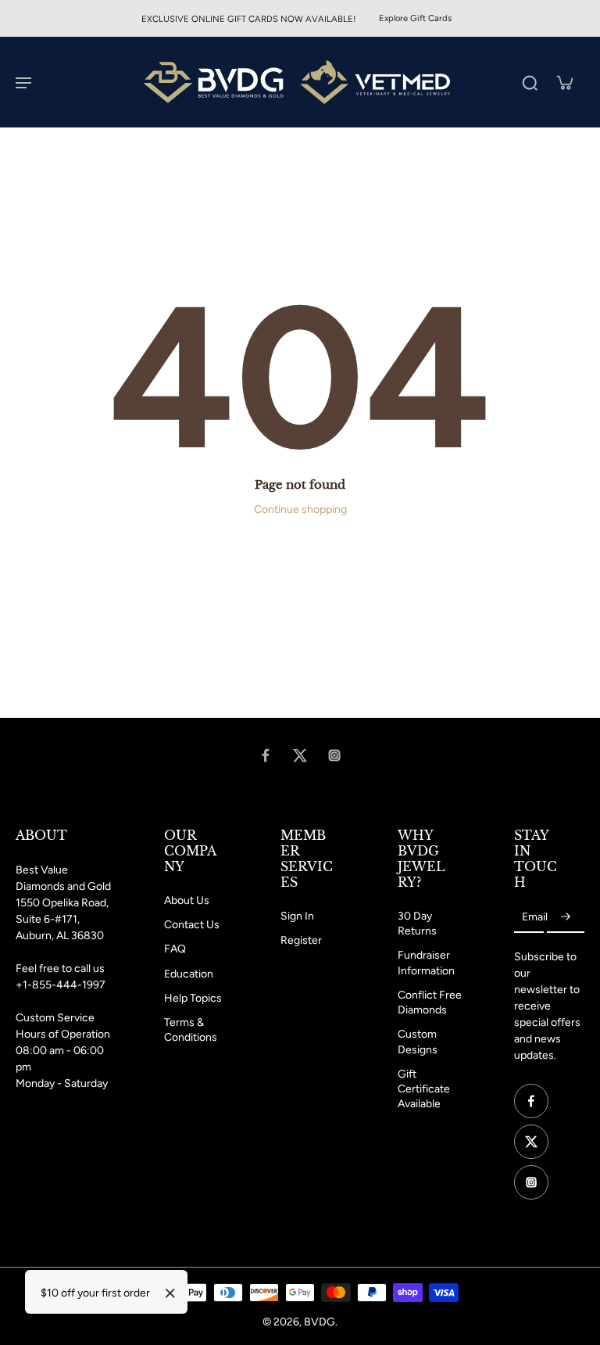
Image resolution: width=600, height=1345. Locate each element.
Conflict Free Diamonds (430, 1002)
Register (301, 940)
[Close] (170, 1293)
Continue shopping (300, 509)
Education (188, 974)
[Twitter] (300, 755)
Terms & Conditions (190, 1030)
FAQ (175, 949)
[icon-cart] (564, 82)
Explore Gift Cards (415, 18)
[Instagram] (334, 755)
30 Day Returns (417, 923)
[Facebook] (265, 755)
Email (535, 917)
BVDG (319, 1322)
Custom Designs (418, 1042)
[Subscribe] (565, 917)
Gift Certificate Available (424, 1089)
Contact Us (192, 924)
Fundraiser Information (426, 963)
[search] (529, 82)
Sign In (297, 916)
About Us (186, 900)
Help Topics (193, 998)
